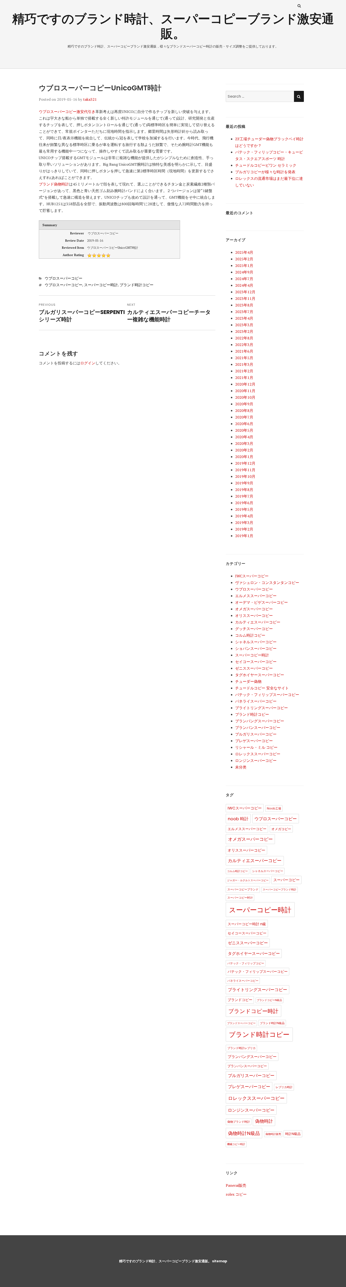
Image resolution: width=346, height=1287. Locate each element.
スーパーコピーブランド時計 (279, 889)
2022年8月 (244, 338)
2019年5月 (244, 509)
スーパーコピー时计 (240, 898)
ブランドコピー (240, 999)
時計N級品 (293, 1134)
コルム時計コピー (250, 635)
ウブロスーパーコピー (63, 278)
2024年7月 (244, 278)
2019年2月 (244, 529)
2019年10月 (245, 476)
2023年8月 (244, 305)
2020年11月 (245, 390)
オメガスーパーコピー (254, 608)
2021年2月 (244, 371)
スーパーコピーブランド (242, 889)
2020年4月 (244, 436)
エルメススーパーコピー (256, 595)
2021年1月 (244, 377)
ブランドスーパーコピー (241, 1023)
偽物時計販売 (273, 1134)
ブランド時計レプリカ (241, 1048)
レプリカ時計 (284, 1087)
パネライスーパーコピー (256, 701)
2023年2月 (244, 331)
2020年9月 (244, 403)
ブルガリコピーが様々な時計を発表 (265, 171)
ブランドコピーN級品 (269, 1000)
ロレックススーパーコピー (257, 753)
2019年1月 (244, 535)
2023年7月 (244, 311)
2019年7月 (244, 496)
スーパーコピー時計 (101, 285)
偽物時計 (264, 1121)
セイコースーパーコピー (256, 661)
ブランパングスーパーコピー (259, 721)
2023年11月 (245, 298)
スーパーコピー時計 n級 (247, 923)
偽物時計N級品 (244, 1133)
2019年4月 (244, 516)
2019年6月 (244, 502)
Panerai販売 (236, 1185)
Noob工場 (274, 808)
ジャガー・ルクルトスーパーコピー (248, 880)
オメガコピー (281, 829)
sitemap (219, 1261)
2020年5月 (244, 430)
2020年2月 (244, 450)
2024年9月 (244, 272)
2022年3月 (244, 344)
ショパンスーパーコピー (256, 648)
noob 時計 (238, 819)
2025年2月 (244, 258)
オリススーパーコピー (254, 615)
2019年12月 (245, 463)
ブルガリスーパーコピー (256, 734)
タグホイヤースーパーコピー (259, 674)
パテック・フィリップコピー (245, 963)
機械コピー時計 (236, 1144)
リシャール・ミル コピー (256, 747)
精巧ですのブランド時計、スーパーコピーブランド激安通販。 (173, 26)
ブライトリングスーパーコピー (261, 707)
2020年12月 (245, 384)
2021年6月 (244, 351)
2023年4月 (244, 318)
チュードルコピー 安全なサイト (262, 688)
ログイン (87, 363)
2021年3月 (244, 364)
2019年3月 (244, 522)
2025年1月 (244, 265)
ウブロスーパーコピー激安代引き (67, 111)
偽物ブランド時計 (238, 1122)
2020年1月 (244, 456)
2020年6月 (244, 423)
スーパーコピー (286, 880)
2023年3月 (244, 324)
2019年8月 (244, 489)
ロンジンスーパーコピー (256, 760)
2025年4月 (244, 252)
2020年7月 (244, 417)
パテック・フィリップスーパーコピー (267, 694)
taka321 (90, 99)
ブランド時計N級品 (272, 1023)
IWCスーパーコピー (252, 576)
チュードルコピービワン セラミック (265, 165)
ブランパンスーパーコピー (257, 727)
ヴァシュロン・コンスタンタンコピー (267, 582)
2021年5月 (244, 357)
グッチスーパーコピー (254, 628)
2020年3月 (244, 443)
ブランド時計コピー (136, 285)
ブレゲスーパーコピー (254, 740)
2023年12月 (245, 291)
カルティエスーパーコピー (257, 622)
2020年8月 (244, 410)
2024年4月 (244, 285)
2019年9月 (244, 483)
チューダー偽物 (248, 681)
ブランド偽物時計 (54, 184)
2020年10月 (245, 397)
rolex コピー (236, 1194)
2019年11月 (245, 469)
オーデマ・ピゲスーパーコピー (261, 602)
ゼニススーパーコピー (254, 668)
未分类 (240, 767)
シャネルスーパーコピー (256, 641)
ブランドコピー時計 (253, 1011)
